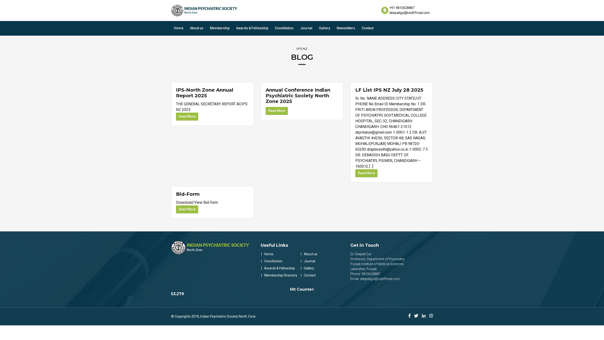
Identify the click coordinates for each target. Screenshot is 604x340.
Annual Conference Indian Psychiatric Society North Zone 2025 (298, 95)
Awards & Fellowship (252, 28)
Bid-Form (188, 194)
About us (196, 28)
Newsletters (346, 28)
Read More (187, 116)
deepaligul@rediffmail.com (409, 13)
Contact (367, 28)
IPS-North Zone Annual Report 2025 (204, 92)
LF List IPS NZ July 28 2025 (389, 90)
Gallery (324, 28)
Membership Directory (280, 275)
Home (178, 28)
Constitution (284, 28)
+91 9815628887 (402, 8)
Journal (306, 28)
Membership (220, 28)
